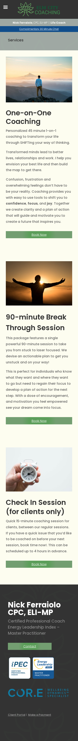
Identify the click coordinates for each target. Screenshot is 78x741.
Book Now (39, 234)
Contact (29, 646)
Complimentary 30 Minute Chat (39, 29)
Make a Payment (39, 715)
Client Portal (16, 715)
